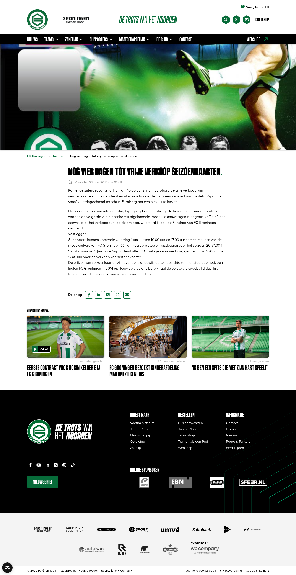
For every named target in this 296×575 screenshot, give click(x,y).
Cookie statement (257, 570)
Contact (185, 39)
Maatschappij (140, 435)
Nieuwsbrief (43, 481)
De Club (162, 39)
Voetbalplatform (142, 422)
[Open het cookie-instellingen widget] (7, 567)
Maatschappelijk (132, 39)
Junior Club (139, 429)
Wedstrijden (235, 447)
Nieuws (32, 39)
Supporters (99, 39)
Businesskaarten (190, 422)
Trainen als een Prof (193, 441)
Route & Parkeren (239, 441)
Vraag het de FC (257, 7)
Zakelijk (71, 39)
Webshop (185, 447)
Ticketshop (186, 435)
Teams (49, 39)
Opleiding (137, 441)
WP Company (124, 570)
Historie (232, 429)
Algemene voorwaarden (200, 570)
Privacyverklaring (231, 570)
